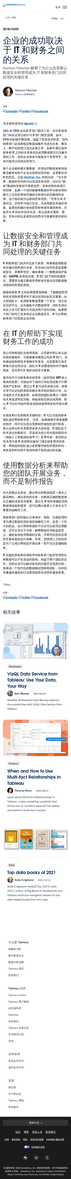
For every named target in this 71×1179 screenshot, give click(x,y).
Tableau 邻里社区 (18, 1027)
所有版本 (13, 1107)
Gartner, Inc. (32, 177)
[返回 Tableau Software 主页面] (15, 4)
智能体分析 (14, 949)
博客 (14, 17)
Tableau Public (17, 995)
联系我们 (13, 975)
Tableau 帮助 (16, 1100)
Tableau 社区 (17, 988)
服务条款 (16, 1139)
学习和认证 (14, 1094)
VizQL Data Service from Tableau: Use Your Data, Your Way (32, 680)
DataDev (13, 1014)
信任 (17, 1132)
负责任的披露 (36, 1139)
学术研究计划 (16, 1034)
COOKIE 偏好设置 (55, 1139)
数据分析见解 (16, 962)
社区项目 (13, 1021)
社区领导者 (14, 1008)
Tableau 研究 (16, 968)
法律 (7, 1139)
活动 (10, 1041)
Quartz (28, 123)
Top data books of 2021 (31, 872)
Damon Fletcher (26, 90)
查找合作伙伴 (16, 1060)
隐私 (25, 1139)
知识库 (12, 1087)
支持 (11, 1080)
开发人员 (37, 1132)
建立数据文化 (16, 955)
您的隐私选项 (37, 1147)
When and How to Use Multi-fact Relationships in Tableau (33, 777)
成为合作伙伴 (16, 1067)
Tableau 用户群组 (18, 1001)
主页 (8, 17)
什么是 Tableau (18, 942)
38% (6, 131)
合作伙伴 (14, 1054)
